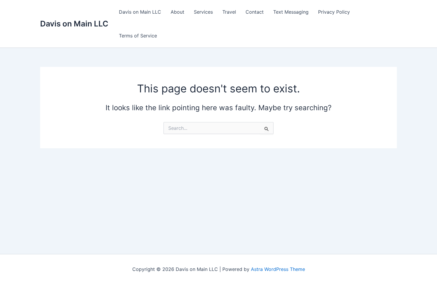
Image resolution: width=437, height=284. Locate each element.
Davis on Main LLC (74, 23)
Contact (255, 12)
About (177, 12)
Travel (229, 12)
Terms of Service (138, 36)
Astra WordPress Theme (278, 269)
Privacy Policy (334, 12)
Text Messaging (291, 12)
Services (203, 12)
